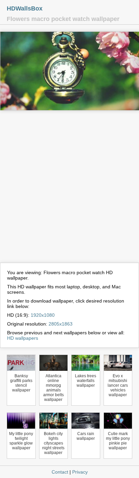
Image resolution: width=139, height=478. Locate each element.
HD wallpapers (22, 338)
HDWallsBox (25, 8)
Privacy (80, 472)
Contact (60, 472)
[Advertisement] (69, 189)
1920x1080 (43, 315)
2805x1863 (61, 324)
